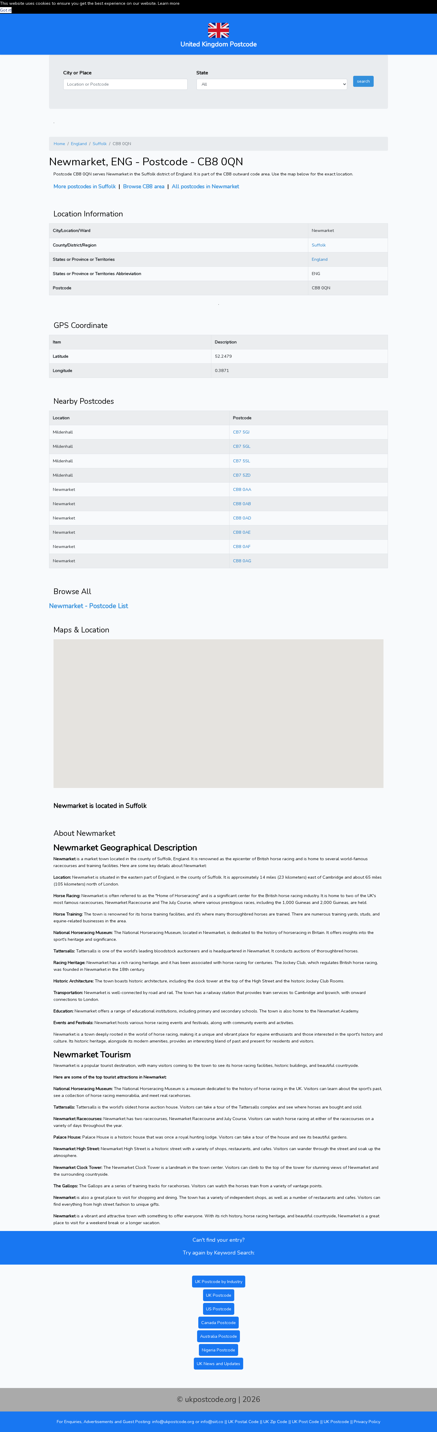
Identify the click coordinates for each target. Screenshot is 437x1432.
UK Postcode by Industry (218, 1282)
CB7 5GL (241, 446)
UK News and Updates (218, 1364)
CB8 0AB (242, 504)
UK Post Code (305, 1422)
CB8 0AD (242, 518)
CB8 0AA (242, 489)
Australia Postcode (218, 1336)
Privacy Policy (367, 1422)
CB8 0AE (242, 532)
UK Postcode (218, 1295)
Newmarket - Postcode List (88, 606)
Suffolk (100, 144)
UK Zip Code (275, 1422)
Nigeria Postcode (218, 1350)
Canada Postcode (218, 1323)
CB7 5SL (241, 461)
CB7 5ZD (242, 475)
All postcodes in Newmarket (205, 186)
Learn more (169, 3)
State (202, 72)
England (79, 144)
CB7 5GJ (241, 432)
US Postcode (218, 1309)
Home (59, 144)
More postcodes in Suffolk (85, 186)
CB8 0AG (242, 561)
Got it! (6, 10)
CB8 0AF (241, 546)
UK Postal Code (243, 1422)
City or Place (77, 72)
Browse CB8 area (143, 186)
